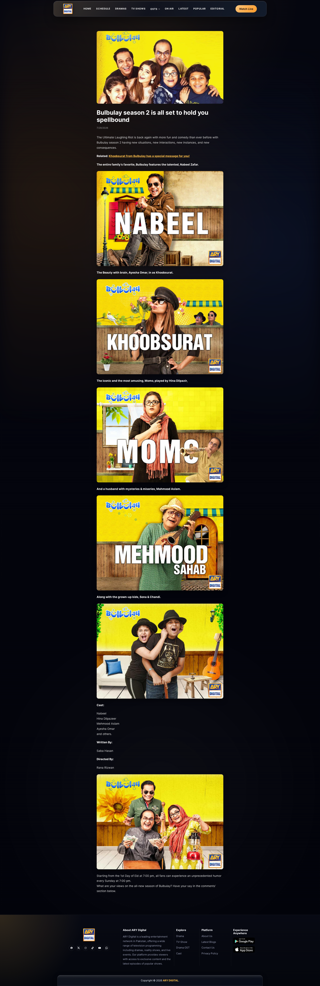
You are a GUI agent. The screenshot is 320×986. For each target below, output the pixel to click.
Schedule (103, 8)
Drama (180, 936)
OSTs (153, 9)
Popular (199, 8)
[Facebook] (71, 948)
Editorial (217, 8)
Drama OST (183, 947)
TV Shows (138, 8)
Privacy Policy (210, 953)
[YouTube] (99, 948)
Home (87, 8)
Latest (183, 8)
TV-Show (181, 941)
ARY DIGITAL (170, 980)
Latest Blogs (209, 941)
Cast (179, 953)
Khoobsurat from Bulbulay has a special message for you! (149, 156)
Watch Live (246, 9)
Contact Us (208, 947)
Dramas (120, 8)
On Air (169, 8)
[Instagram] (85, 948)
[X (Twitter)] (78, 948)
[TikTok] (92, 948)
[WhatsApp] (106, 948)
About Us (207, 936)
